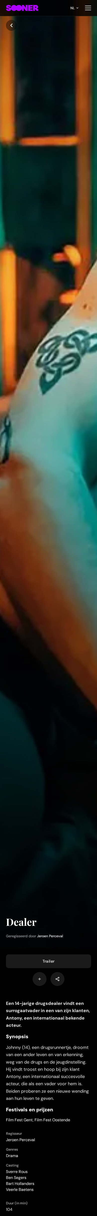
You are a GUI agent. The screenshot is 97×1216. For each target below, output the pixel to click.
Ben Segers (16, 1177)
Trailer (49, 961)
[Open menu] (88, 8)
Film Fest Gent (19, 1119)
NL (72, 8)
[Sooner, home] (22, 8)
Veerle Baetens (20, 1189)
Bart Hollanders (20, 1183)
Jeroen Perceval (50, 936)
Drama (12, 1155)
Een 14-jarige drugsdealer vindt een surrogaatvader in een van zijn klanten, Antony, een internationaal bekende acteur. (48, 1014)
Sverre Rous (17, 1171)
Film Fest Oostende (52, 1119)
